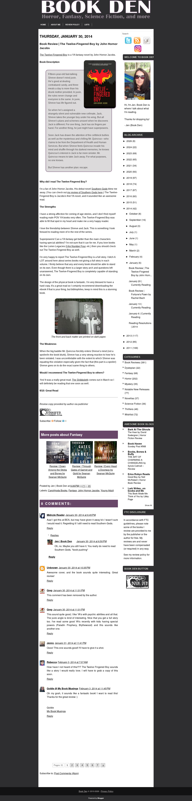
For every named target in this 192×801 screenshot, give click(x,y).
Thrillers (129, 409)
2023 (129, 153)
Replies (54, 535)
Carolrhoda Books (57, 490)
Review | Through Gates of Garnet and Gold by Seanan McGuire (81, 471)
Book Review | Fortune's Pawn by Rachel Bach (140, 294)
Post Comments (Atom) (66, 773)
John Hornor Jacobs (88, 490)
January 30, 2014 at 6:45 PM (81, 515)
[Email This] (80, 486)
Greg (49, 590)
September (135, 220)
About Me (55, 24)
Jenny (50, 643)
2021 (129, 165)
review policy (139, 554)
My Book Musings (56, 711)
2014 (129, 208)
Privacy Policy (107, 791)
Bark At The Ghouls (139, 429)
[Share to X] (86, 486)
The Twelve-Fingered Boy (53, 55)
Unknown (52, 567)
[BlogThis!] (83, 486)
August (133, 226)
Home (43, 24)
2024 (129, 147)
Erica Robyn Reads (139, 474)
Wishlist (129, 414)
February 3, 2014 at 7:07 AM (73, 662)
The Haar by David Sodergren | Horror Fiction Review (137, 435)
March (132, 250)
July (131, 232)
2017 (129, 190)
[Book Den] (137, 587)
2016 (129, 196)
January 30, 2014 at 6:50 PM (91, 541)
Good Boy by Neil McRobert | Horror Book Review (137, 479)
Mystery (129, 384)
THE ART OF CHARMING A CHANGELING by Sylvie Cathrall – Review (137, 462)
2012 (129, 341)
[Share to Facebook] (89, 486)
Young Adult (107, 490)
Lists (86, 24)
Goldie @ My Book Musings (62, 688)
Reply (50, 528)
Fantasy (73, 490)
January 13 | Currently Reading (140, 305)
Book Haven (135, 443)
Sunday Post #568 (137, 446)
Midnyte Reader (56, 515)
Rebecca (52, 662)
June (132, 238)
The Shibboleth (80, 380)
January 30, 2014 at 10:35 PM (74, 567)
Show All (148, 505)
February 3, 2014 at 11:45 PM (94, 688)
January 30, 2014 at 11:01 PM (69, 590)
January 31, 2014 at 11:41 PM (70, 643)
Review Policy (72, 24)
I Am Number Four (76, 246)
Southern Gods (100, 189)
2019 (129, 177)
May (131, 244)
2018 (129, 184)
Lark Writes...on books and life (137, 489)
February (134, 256)
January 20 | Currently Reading (140, 282)
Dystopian (130, 367)
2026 (129, 141)
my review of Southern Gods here (85, 192)
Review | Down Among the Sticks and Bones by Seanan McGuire (57, 471)
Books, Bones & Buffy (137, 453)
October (133, 213)
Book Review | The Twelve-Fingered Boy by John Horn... (140, 271)
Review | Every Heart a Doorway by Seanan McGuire (105, 469)
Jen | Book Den (63, 541)
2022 (129, 159)
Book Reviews (132, 362)
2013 (129, 335)
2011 (129, 348)
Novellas (129, 398)
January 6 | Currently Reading (140, 315)
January (133, 262)
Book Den (83, 791)
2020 (129, 171)
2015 (129, 202)
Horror (128, 378)
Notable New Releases (137, 389)
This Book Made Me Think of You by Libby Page (138, 496)
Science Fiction (133, 403)
